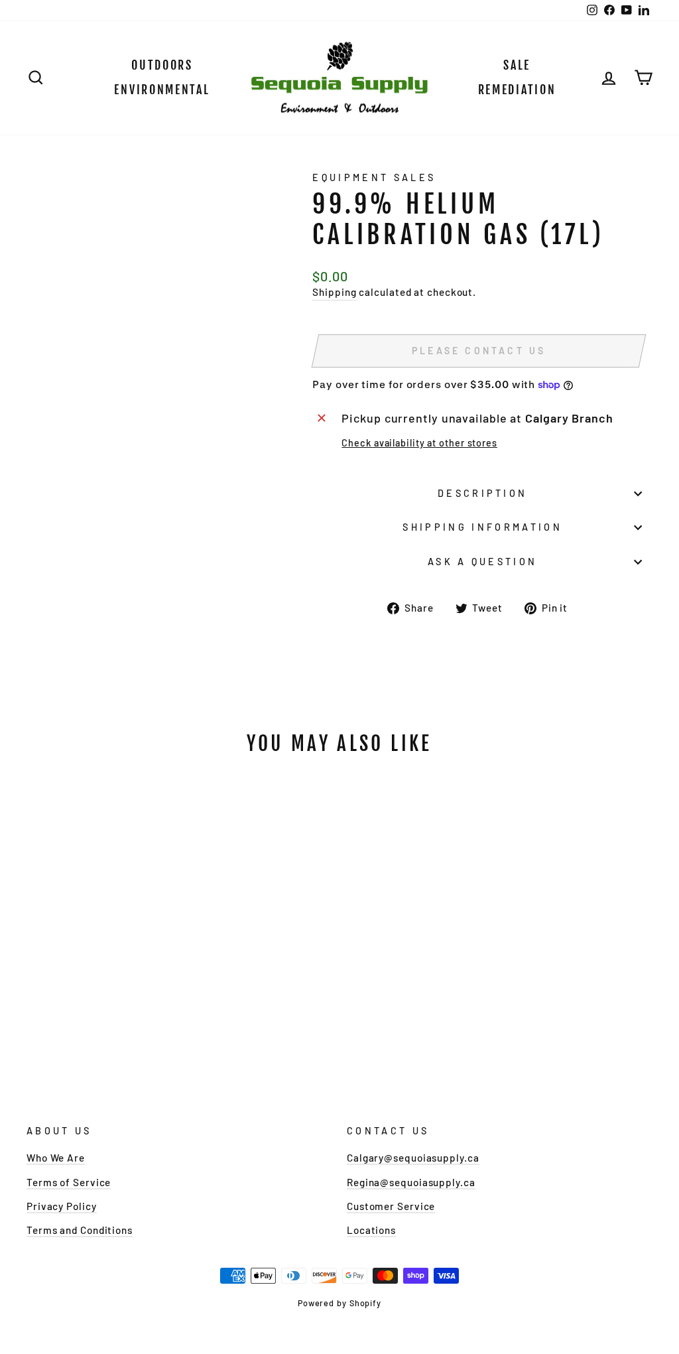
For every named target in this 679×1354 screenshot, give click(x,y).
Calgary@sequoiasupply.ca (413, 1158)
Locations (371, 1230)
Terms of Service (69, 1182)
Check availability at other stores (419, 442)
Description (483, 493)
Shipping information (482, 527)
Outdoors (162, 65)
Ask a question (482, 561)
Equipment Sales (374, 177)
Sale (516, 65)
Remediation (517, 89)
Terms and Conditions (80, 1230)
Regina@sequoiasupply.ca (411, 1182)
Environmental (162, 89)
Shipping (334, 292)
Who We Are (56, 1158)
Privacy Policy (62, 1206)
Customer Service (391, 1206)
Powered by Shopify (339, 1303)
